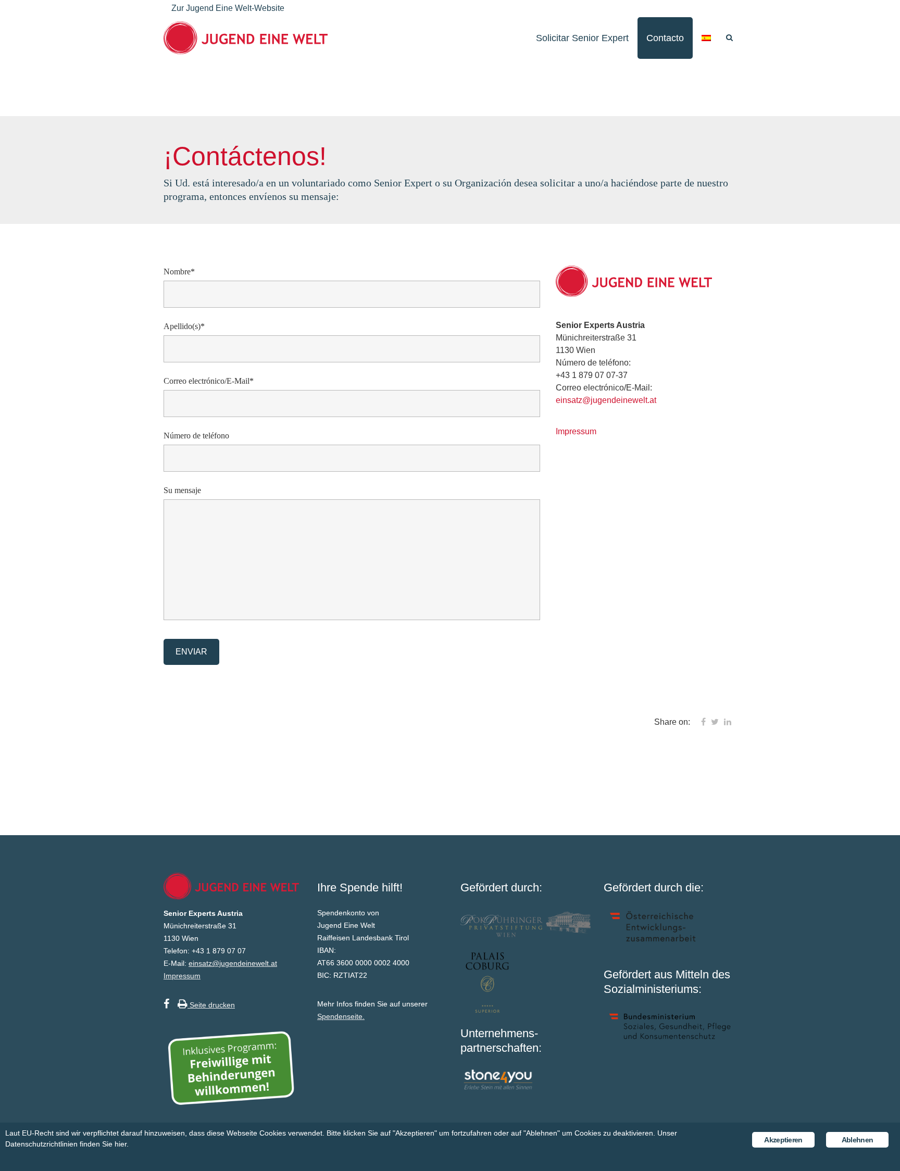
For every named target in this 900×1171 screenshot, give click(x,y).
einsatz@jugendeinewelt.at (606, 400)
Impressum (576, 431)
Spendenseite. (341, 1016)
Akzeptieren (783, 1140)
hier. (122, 1144)
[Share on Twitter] (715, 721)
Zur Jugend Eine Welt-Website (227, 8)
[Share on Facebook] (703, 721)
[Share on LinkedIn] (727, 721)
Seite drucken (211, 1005)
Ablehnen (857, 1140)
